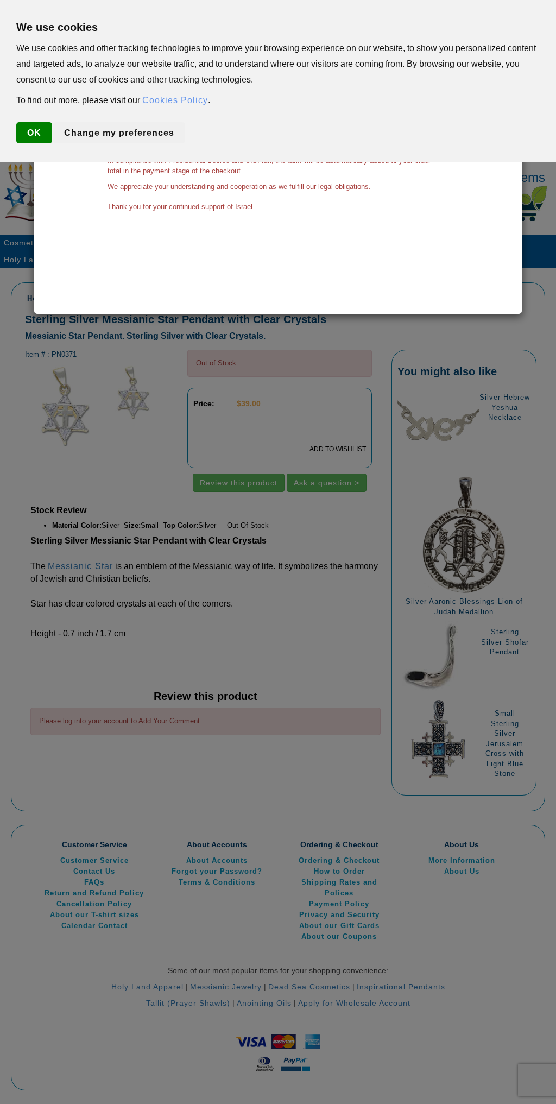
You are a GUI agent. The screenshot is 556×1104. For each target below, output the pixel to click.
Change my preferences (119, 132)
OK (34, 132)
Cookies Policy (175, 100)
